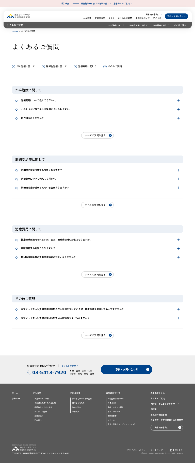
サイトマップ (157, 450)
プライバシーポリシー (137, 450)
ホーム (15, 31)
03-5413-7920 (49, 372)
